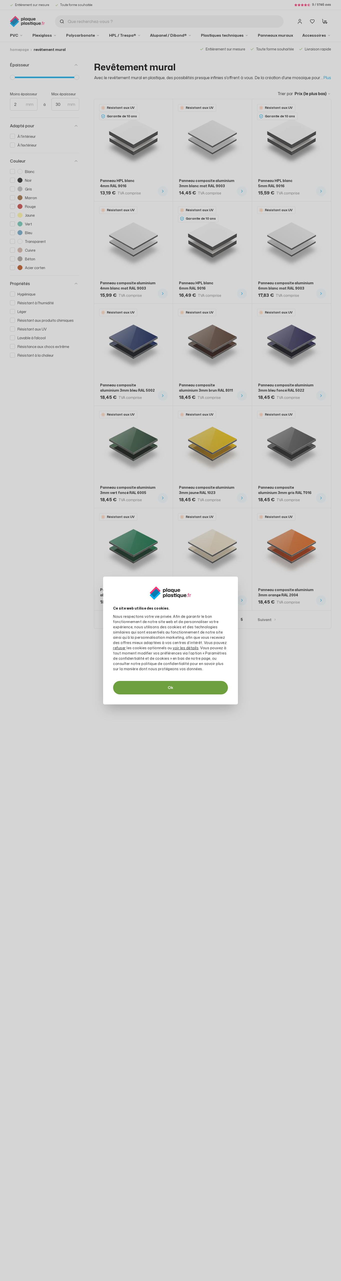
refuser (119, 647)
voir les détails (185, 647)
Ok (170, 687)
